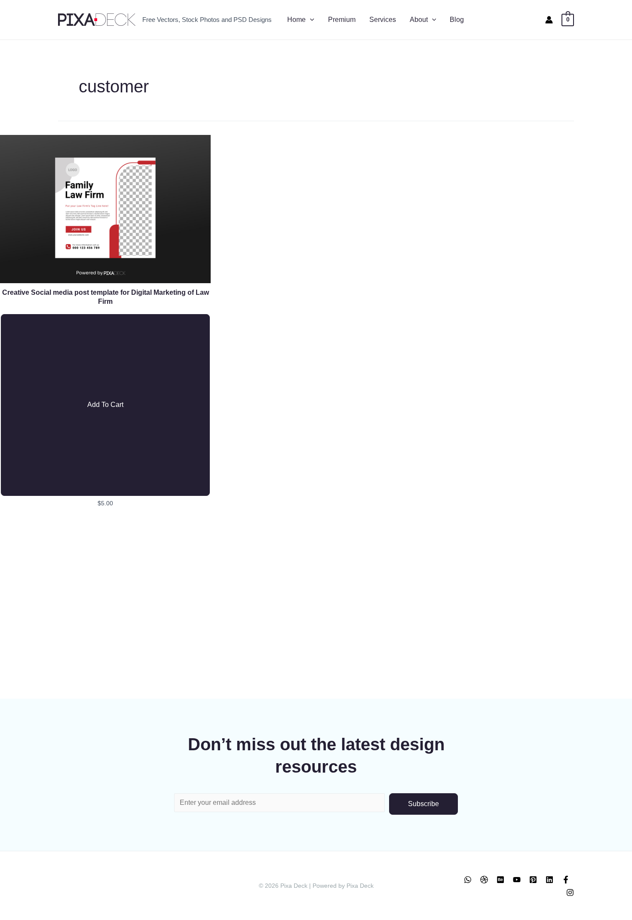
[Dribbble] (484, 879)
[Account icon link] (549, 20)
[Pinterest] (533, 879)
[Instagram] (570, 892)
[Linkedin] (549, 879)
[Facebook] (566, 879)
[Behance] (500, 879)
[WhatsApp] (468, 879)
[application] (310, 20)
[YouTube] (517, 879)
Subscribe (423, 803)
